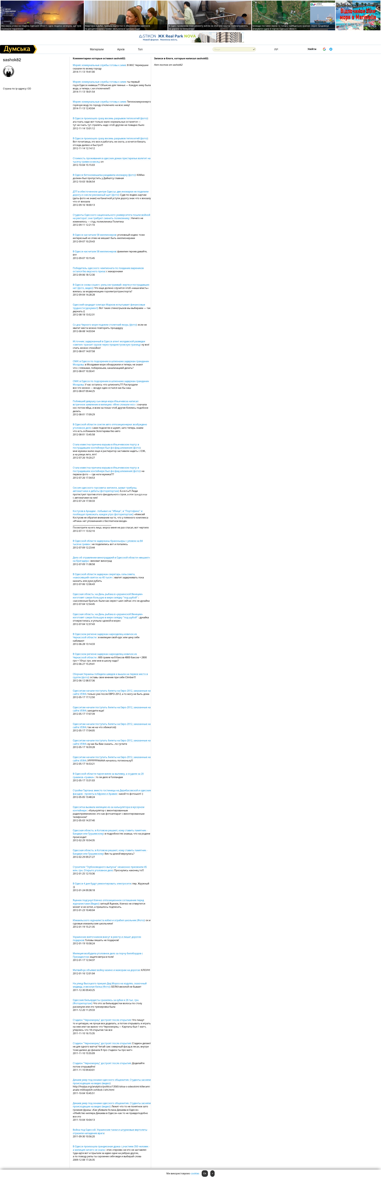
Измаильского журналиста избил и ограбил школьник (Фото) (109, 920)
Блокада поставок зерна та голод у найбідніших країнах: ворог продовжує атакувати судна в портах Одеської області (291, 27)
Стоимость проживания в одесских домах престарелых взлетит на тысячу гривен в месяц (111, 160)
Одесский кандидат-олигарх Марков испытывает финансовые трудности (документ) (109, 306)
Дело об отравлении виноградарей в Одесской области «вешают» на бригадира (111, 559)
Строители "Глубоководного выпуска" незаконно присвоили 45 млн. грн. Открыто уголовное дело (110, 868)
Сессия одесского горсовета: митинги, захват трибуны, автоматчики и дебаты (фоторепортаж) (105, 489)
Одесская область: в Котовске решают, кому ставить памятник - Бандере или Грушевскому (110, 832)
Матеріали (97, 49)
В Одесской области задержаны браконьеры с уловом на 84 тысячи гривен (108, 542)
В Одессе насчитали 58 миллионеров (94, 234)
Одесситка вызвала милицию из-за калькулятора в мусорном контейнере (108, 808)
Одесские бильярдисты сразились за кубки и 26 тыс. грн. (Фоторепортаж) (106, 1001)
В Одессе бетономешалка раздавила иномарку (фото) (104, 175)
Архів (120, 49)
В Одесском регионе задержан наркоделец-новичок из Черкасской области (105, 635)
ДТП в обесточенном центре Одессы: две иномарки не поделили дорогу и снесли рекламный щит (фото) (111, 193)
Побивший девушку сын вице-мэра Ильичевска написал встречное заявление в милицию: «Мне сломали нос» (105, 403)
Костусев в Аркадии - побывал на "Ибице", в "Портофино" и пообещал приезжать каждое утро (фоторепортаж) (107, 512)
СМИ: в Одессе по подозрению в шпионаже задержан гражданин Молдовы (111, 363)
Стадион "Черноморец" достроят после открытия (102, 1020)
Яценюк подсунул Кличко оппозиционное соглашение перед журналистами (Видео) (108, 902)
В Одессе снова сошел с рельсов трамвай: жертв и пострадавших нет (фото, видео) (111, 286)
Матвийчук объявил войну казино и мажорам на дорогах (106, 970)
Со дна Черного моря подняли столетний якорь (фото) (105, 324)
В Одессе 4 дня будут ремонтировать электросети (102, 883)
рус (276, 49)
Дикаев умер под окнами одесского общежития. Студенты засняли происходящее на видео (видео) (112, 1105)
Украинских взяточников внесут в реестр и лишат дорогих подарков (107, 938)
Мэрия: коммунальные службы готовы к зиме (99, 65)
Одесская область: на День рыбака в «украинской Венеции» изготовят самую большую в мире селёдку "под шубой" (108, 595)
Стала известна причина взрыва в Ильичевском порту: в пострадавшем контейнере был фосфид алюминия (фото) (106, 446)
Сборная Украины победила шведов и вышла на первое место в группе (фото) (110, 675)
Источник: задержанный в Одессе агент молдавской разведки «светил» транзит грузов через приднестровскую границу (109, 343)
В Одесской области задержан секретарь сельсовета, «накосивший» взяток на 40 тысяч (104, 576)
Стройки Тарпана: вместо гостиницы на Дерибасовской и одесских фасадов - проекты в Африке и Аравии (112, 792)
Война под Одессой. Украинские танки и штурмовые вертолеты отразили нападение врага (110, 1131)
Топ (140, 49)
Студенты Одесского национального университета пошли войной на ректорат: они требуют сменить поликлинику (111, 216)
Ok (204, 1173)
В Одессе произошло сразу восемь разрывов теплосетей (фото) (110, 118)
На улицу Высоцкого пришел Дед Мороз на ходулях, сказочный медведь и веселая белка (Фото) (110, 985)
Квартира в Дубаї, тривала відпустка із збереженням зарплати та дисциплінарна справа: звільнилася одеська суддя (117, 27)
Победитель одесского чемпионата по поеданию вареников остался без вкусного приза (108, 269)
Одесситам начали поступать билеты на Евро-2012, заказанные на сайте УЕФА (112, 692)
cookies (195, 1173)
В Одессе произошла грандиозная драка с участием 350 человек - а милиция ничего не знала (111, 1148)
